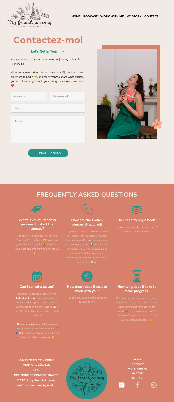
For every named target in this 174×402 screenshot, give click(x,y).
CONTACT (151, 16)
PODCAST (90, 16)
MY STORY (134, 16)
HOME (76, 16)
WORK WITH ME (112, 16)
